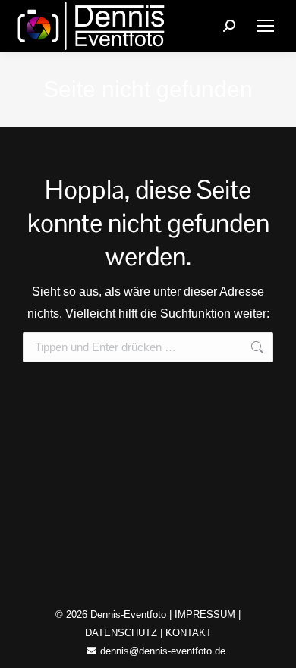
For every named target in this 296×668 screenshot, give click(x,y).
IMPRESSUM (205, 614)
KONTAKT (188, 632)
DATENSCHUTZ (121, 632)
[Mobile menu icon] (265, 26)
